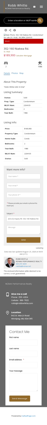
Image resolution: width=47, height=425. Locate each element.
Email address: (16, 359)
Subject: (10, 213)
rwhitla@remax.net (23, 266)
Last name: (14, 348)
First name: (14, 337)
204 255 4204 (21, 264)
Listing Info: (10, 122)
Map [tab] (21, 73)
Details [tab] (7, 73)
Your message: (16, 371)
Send (23, 240)
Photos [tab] (14, 73)
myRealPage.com (28, 416)
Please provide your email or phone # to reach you (22, 204)
